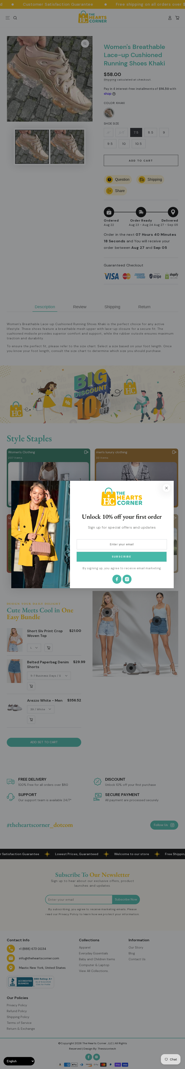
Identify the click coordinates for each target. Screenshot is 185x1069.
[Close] (166, 488)
